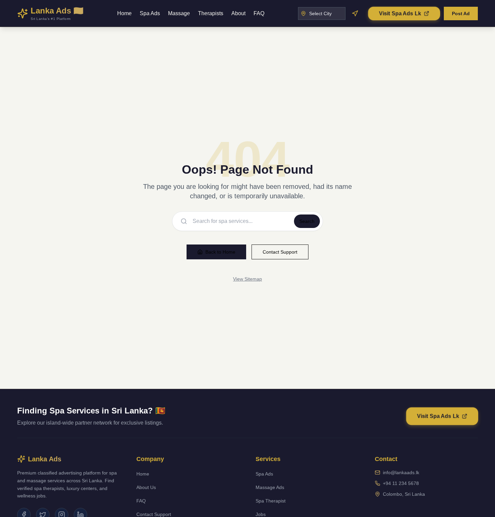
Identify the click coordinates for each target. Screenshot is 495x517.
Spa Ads (150, 13)
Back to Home (220, 252)
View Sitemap (247, 279)
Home (124, 13)
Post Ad (461, 13)
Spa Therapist (271, 501)
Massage (179, 13)
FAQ (259, 13)
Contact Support (280, 252)
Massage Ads (270, 487)
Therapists (210, 13)
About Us (146, 487)
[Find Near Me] (355, 13)
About (238, 13)
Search (307, 221)
